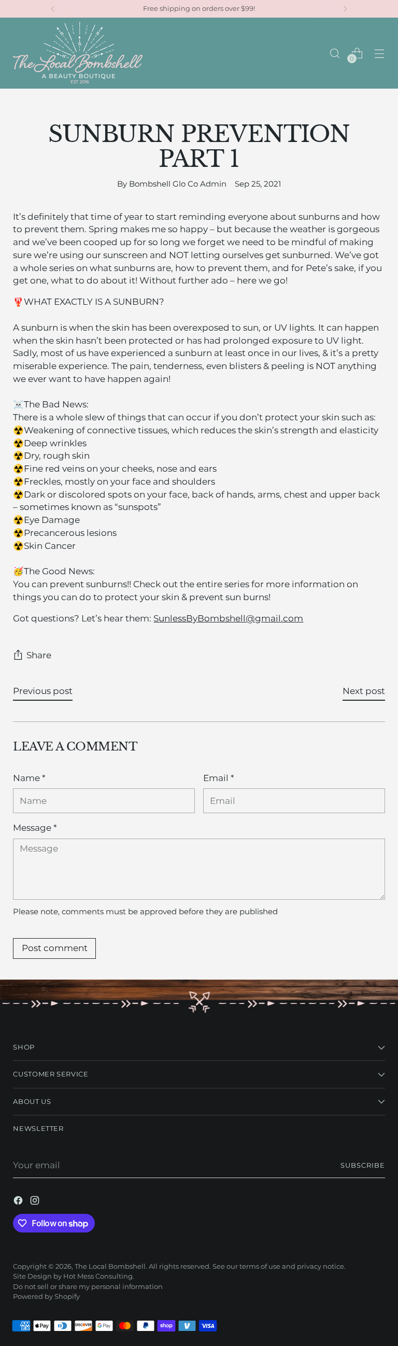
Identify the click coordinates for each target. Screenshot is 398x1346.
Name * (29, 778)
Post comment (55, 948)
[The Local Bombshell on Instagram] (36, 1202)
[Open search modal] (335, 53)
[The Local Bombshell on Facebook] (19, 1202)
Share (38, 655)
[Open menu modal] (379, 53)
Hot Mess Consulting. (98, 1276)
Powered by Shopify (46, 1296)
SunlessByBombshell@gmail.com (228, 618)
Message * (35, 828)
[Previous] (52, 9)
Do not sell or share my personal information (88, 1287)
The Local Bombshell (110, 1266)
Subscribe (362, 1165)
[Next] (345, 9)
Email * (218, 778)
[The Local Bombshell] (78, 53)
